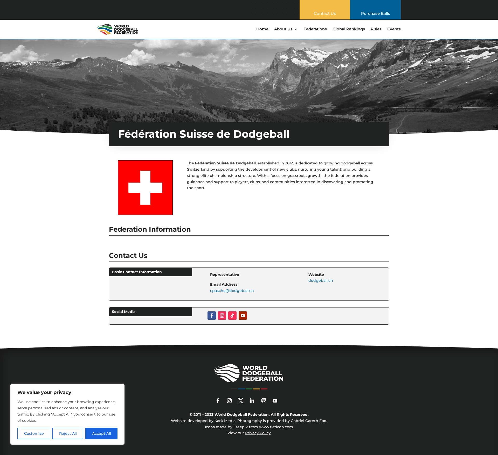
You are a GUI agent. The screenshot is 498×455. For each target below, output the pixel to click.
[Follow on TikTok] (232, 315)
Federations (315, 29)
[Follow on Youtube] (243, 315)
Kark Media (225, 420)
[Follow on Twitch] (263, 400)
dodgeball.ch (320, 280)
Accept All (101, 433)
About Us (283, 29)
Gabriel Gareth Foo (308, 420)
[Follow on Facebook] (212, 315)
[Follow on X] (240, 400)
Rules (376, 29)
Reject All (68, 433)
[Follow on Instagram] (222, 315)
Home (262, 29)
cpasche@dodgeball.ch (232, 290)
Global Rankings (349, 29)
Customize (34, 433)
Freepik (240, 427)
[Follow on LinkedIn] (252, 400)
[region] (67, 414)
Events (394, 29)
